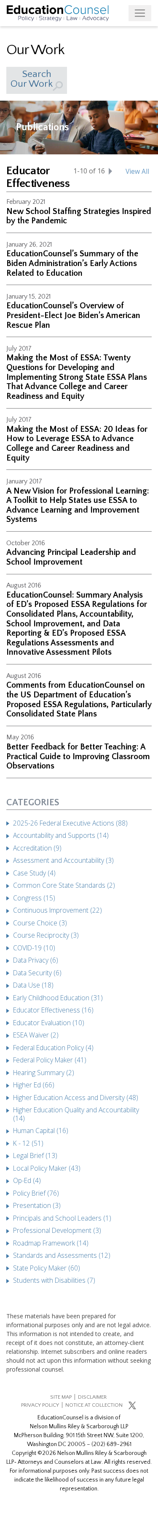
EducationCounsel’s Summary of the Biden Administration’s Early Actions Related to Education (72, 263)
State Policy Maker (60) (46, 1268)
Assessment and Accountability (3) (63, 860)
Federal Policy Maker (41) (49, 1060)
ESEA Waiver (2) (36, 1035)
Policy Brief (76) (36, 1193)
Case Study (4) (34, 873)
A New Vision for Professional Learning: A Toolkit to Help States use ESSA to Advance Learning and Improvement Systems (77, 505)
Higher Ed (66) (33, 1084)
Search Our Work (32, 79)
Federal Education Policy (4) (53, 1047)
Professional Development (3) (57, 1230)
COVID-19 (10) (34, 947)
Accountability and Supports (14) (61, 835)
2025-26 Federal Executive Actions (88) (70, 823)
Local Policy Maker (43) (46, 1168)
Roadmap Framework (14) (50, 1243)
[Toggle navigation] (140, 13)
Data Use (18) (33, 985)
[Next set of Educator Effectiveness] (110, 171)
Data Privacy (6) (35, 960)
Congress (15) (34, 898)
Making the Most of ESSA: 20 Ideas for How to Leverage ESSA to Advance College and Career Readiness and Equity (76, 444)
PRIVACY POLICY (40, 1405)
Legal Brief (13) (35, 1155)
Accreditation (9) (37, 848)
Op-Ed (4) (27, 1180)
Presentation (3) (37, 1205)
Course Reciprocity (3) (46, 935)
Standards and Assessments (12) (61, 1255)
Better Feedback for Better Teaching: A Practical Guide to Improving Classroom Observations (78, 756)
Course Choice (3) (40, 923)
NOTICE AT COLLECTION (94, 1405)
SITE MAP (61, 1397)
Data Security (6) (37, 972)
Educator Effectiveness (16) (53, 1010)
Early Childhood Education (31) (58, 997)
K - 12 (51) (28, 1143)
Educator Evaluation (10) (48, 1022)
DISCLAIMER (92, 1397)
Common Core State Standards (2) (64, 885)
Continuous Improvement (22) (57, 910)
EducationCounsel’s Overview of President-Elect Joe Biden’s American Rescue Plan (73, 315)
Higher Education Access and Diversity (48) (75, 1097)
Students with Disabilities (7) (54, 1280)
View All (137, 171)
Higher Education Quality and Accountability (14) (76, 1114)
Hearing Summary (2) (43, 1072)
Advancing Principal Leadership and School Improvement (71, 557)
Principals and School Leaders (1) (62, 1218)
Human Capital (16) (40, 1130)
